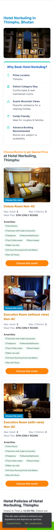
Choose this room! (27, 263)
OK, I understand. (33, 523)
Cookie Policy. (14, 523)
